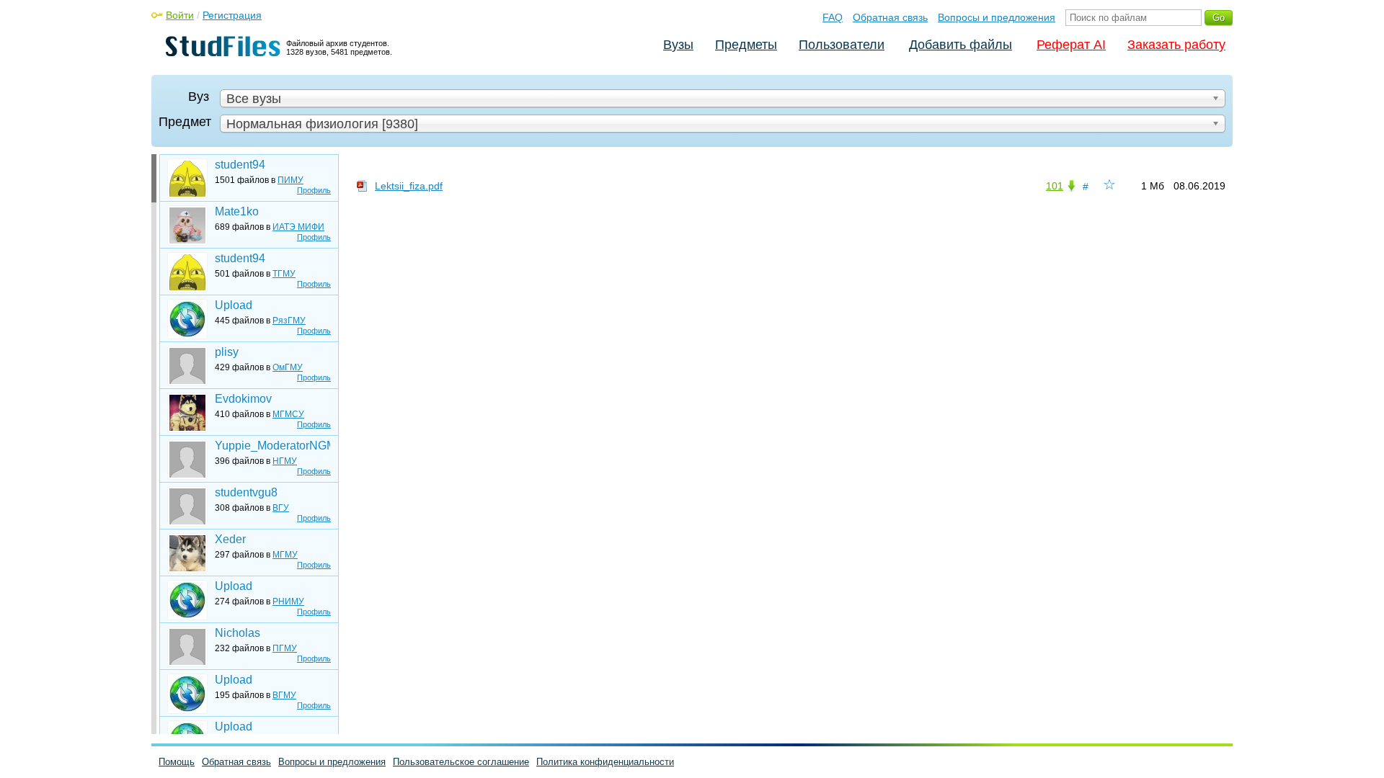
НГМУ (284, 461)
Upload (233, 305)
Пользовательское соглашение (461, 761)
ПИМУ (290, 180)
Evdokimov (243, 399)
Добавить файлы (960, 44)
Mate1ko (237, 211)
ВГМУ (284, 695)
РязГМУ (289, 321)
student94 (240, 164)
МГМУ (285, 555)
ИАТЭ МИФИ (298, 227)
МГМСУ (288, 414)
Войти (180, 15)
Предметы (746, 44)
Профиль (314, 190)
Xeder (230, 539)
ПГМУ (284, 648)
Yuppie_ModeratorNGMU (272, 445)
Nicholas (237, 633)
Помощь (177, 761)
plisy (227, 352)
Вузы (678, 44)
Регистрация (232, 15)
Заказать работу (1176, 44)
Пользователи (841, 44)
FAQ (832, 17)
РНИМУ (288, 601)
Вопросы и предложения (996, 17)
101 (1054, 186)
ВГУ (280, 508)
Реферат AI (1071, 44)
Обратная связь (890, 17)
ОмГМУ (287, 367)
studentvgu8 (246, 492)
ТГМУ (284, 274)
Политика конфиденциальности (605, 761)
